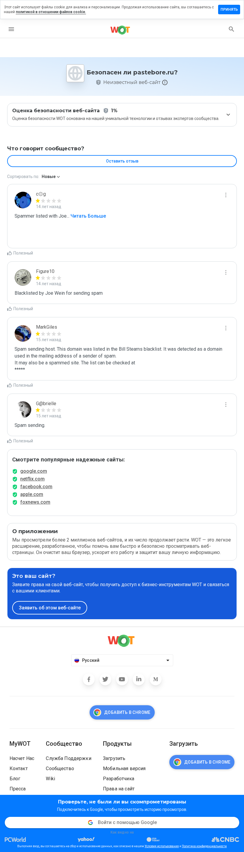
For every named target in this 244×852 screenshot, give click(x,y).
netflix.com (32, 479)
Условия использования (162, 846)
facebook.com (36, 486)
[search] (231, 29)
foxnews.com (35, 502)
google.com (33, 471)
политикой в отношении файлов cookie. (51, 12)
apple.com (31, 494)
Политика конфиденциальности (204, 846)
